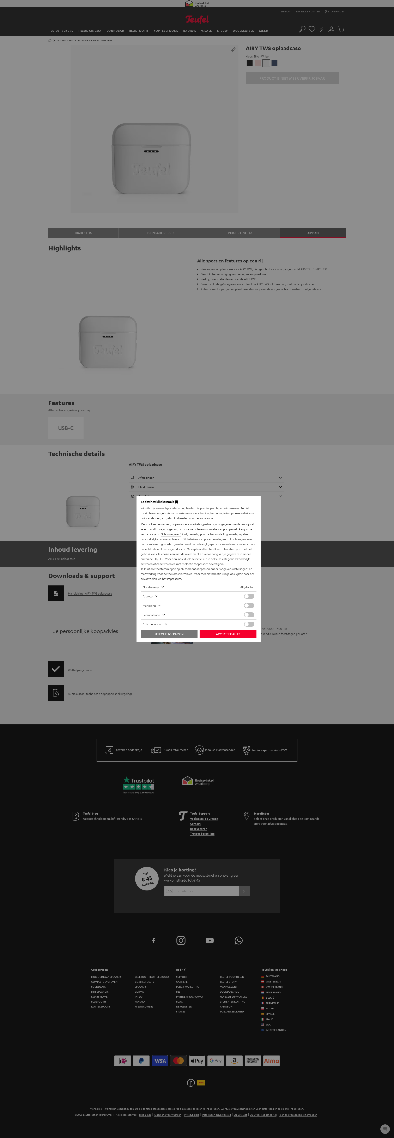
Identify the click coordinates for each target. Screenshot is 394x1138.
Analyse (148, 596)
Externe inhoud (152, 624)
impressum (174, 578)
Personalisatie (151, 615)
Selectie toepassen (169, 634)
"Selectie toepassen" (195, 564)
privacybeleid (149, 578)
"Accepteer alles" (197, 549)
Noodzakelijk (151, 587)
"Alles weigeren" (171, 534)
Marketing (149, 605)
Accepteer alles (228, 634)
